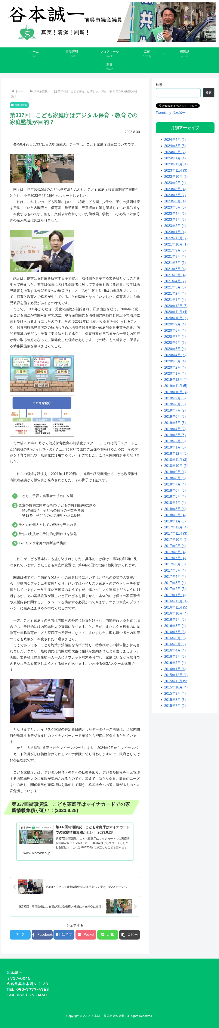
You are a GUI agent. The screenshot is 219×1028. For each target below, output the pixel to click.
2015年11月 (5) (175, 681)
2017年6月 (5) (175, 564)
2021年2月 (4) (175, 293)
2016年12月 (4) (176, 601)
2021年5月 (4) (175, 275)
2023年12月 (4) (176, 164)
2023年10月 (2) (176, 176)
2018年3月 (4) (175, 509)
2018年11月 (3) (175, 460)
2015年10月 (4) (176, 687)
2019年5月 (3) (175, 423)
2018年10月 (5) (176, 466)
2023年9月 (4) (175, 183)
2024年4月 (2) (175, 139)
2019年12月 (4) (176, 379)
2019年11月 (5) (175, 386)
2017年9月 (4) (175, 546)
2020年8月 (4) (175, 330)
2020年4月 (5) (175, 355)
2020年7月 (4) (175, 336)
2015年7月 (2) (175, 705)
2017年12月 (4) (176, 527)
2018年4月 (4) (175, 502)
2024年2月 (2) (175, 152)
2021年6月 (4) (175, 269)
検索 (159, 85)
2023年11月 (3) (175, 170)
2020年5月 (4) (175, 349)
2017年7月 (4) (175, 558)
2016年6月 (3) (175, 638)
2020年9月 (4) (175, 324)
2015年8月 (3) (175, 700)
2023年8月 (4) (175, 189)
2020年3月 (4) (175, 361)
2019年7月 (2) (175, 410)
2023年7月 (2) (175, 195)
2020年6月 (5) (175, 342)
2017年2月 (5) (175, 589)
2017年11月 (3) (175, 533)
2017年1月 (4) (175, 595)
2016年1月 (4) (175, 669)
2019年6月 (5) (175, 416)
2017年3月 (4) (175, 583)
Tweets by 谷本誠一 (171, 113)
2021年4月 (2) (175, 281)
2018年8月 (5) (175, 478)
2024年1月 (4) (175, 158)
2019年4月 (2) (175, 429)
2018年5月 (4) (175, 496)
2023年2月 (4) (175, 226)
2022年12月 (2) (176, 238)
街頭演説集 (21, 104)
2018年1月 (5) (175, 521)
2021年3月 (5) (175, 287)
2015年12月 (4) (176, 675)
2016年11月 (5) (175, 607)
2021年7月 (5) (175, 263)
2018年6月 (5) (175, 490)
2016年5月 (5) (175, 644)
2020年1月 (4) (175, 373)
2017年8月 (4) (175, 552)
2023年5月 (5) (175, 207)
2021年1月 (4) (175, 299)
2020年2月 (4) (175, 367)
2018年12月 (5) (176, 453)
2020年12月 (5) (176, 306)
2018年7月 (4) (175, 484)
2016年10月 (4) (176, 613)
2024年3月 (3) (175, 146)
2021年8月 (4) (175, 256)
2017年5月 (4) (175, 570)
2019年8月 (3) (175, 404)
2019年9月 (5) (175, 398)
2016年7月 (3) (175, 632)
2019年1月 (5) (175, 447)
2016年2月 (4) (175, 663)
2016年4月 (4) (175, 650)
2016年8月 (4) (175, 626)
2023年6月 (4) (175, 201)
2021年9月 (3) (175, 250)
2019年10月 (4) (176, 392)
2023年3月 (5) (175, 219)
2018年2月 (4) (175, 515)
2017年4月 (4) (175, 576)
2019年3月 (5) (175, 435)
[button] (129, 935)
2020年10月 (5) (176, 318)
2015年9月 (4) (175, 693)
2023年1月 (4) (175, 232)
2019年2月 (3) (175, 441)
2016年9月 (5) (175, 619)
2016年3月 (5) (175, 656)
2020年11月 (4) (175, 312)
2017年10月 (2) (176, 539)
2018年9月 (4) (175, 472)
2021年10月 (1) (176, 244)
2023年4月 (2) (175, 213)
